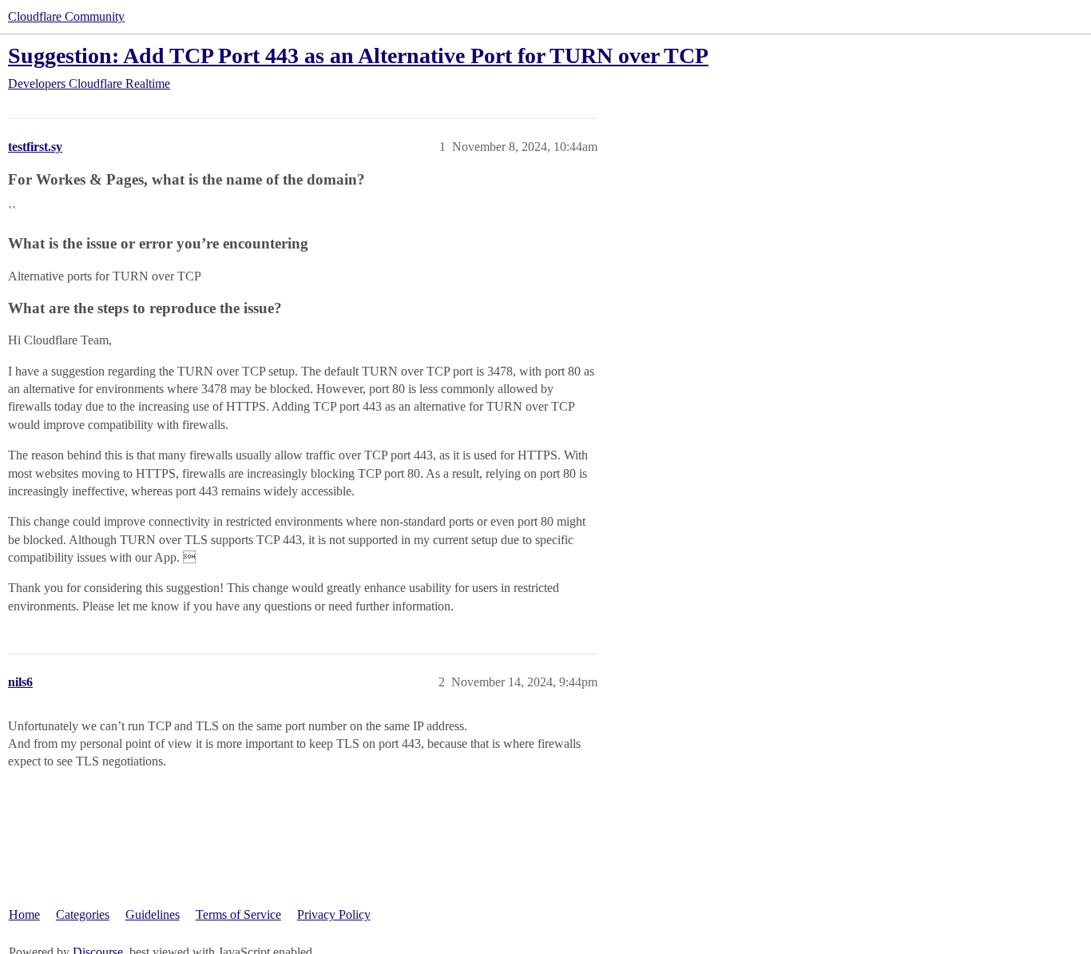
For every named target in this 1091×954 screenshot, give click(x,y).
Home (24, 914)
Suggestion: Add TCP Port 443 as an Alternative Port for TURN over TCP (358, 55)
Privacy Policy (334, 914)
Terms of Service (238, 914)
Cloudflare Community (66, 16)
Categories (82, 914)
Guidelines (152, 914)
